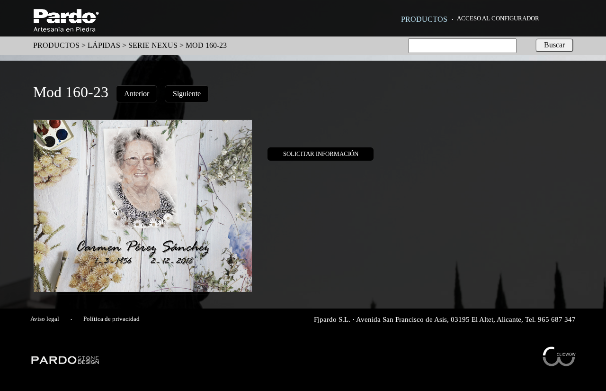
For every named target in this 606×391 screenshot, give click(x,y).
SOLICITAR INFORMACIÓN (320, 153)
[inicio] (66, 29)
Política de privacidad (111, 319)
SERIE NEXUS (153, 45)
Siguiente (187, 94)
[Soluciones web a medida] (559, 364)
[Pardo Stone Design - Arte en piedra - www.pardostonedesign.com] (65, 363)
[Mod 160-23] (143, 289)
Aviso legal (44, 319)
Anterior (136, 94)
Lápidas (104, 45)
